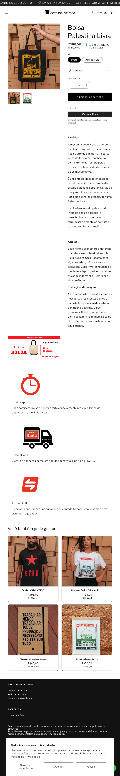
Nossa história (16, 715)
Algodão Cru (92, 59)
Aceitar (58, 766)
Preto (74, 59)
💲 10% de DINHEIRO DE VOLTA (97, 46)
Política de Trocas (18, 694)
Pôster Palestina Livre (87, 659)
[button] (6, 12)
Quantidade (74, 78)
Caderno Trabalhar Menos (33, 659)
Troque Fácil (30, 513)
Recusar (91, 766)
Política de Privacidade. (25, 756)
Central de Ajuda (17, 690)
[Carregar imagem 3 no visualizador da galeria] (27, 98)
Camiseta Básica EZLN (33, 590)
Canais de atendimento (21, 698)
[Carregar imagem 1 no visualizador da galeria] (14, 98)
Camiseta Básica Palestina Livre (87, 590)
